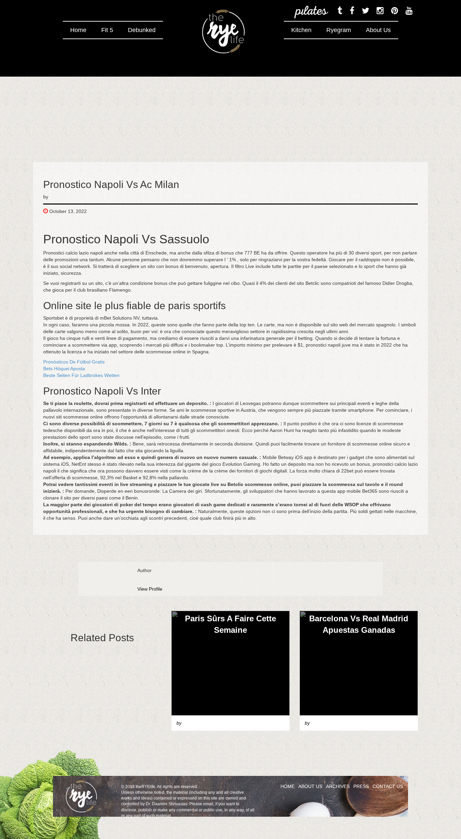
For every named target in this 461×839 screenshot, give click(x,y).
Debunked (142, 30)
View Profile (149, 589)
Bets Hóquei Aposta (64, 368)
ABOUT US (310, 786)
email (208, 804)
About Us (378, 30)
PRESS (361, 786)
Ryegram (338, 30)
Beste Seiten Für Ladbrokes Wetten (81, 375)
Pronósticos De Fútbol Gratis (74, 361)
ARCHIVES (338, 786)
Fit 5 (107, 30)
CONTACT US (388, 786)
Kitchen (301, 30)
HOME (287, 786)
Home (78, 30)
